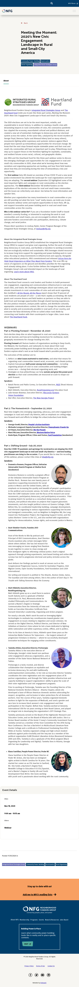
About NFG (15, 920)
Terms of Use (40, 966)
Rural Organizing (27, 65)
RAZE (58, 385)
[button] (51, 3)
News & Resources (52, 920)
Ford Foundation (55, 435)
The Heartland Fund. (18, 317)
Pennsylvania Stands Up (58, 427)
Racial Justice (45, 61)
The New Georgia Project (43, 398)
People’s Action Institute (39, 424)
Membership (24, 920)
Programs (34, 920)
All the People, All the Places (29, 293)
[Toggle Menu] (74, 11)
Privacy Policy (29, 966)
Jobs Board (64, 920)
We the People (39, 430)
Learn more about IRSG (24, 272)
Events (41, 920)
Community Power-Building (30, 61)
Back (25, 23)
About (6, 81)
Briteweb (43, 983)
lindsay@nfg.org (43, 229)
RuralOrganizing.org (45, 390)
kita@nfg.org (47, 457)
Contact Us (51, 966)
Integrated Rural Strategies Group (45, 65)
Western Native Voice (46, 432)
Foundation (18, 395)
